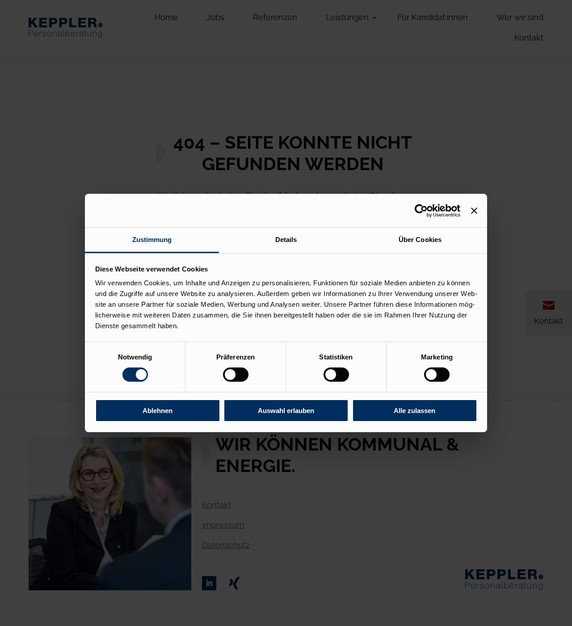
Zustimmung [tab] (152, 239)
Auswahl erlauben (286, 410)
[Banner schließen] (474, 210)
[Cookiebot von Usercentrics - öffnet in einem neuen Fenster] (421, 210)
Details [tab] (286, 239)
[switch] (235, 374)
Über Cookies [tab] (420, 239)
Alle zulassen (414, 410)
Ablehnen (157, 410)
